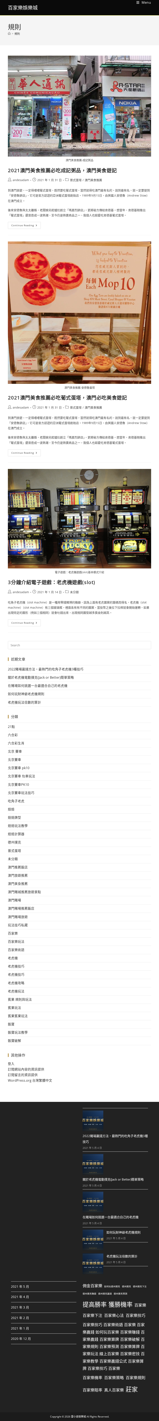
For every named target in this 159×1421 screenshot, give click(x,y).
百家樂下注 (92, 1315)
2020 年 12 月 (21, 1339)
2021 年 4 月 (20, 1297)
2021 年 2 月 (20, 1318)
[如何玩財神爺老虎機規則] (93, 1240)
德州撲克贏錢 (105, 1293)
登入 (11, 1063)
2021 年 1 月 (20, 1328)
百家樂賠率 (92, 1390)
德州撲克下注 (140, 1286)
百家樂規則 (135, 1377)
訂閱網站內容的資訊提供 (26, 1069)
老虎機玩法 (16, 991)
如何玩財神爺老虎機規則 (26, 694)
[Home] (9, 33)
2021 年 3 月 (20, 1307)
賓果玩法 (14, 1007)
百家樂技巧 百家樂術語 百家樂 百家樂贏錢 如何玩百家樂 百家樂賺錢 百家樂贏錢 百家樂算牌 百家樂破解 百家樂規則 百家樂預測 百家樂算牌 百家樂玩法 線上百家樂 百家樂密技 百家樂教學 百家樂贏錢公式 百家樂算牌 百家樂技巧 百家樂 (114, 1346)
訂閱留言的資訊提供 (23, 1075)
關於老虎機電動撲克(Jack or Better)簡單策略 (41, 677)
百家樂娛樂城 (23, 7)
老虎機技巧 (16, 966)
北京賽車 (14, 759)
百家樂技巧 (135, 1315)
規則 (17, 33)
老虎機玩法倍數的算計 (24, 702)
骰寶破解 (14, 1040)
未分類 (74, 592)
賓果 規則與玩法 (20, 999)
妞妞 (11, 809)
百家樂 (13, 933)
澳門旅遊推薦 (18, 875)
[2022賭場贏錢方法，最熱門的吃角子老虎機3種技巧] (93, 1120)
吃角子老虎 (16, 801)
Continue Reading (26, 224)
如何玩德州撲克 (112, 1286)
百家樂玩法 (16, 941)
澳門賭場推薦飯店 (21, 908)
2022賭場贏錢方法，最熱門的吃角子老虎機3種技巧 (45, 669)
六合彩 (13, 735)
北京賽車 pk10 (18, 768)
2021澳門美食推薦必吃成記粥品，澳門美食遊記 (62, 170)
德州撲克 (14, 842)
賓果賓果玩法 (18, 1016)
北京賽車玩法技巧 (21, 793)
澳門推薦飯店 (18, 867)
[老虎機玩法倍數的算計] (93, 1263)
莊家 (132, 1389)
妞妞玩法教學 (18, 826)
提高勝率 (95, 1304)
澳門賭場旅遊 (18, 917)
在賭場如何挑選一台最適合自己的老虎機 (37, 685)
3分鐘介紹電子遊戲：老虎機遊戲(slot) (51, 582)
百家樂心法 (114, 1315)
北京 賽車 (15, 751)
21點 (11, 726)
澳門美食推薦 (93, 180)
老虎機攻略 (16, 983)
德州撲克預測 (120, 1293)
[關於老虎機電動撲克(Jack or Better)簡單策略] (93, 1164)
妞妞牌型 (14, 817)
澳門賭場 (14, 900)
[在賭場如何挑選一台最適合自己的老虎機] (93, 1202)
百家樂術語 (16, 950)
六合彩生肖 (16, 743)
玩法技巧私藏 (18, 925)
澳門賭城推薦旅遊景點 (24, 892)
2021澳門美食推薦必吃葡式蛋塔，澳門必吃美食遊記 (67, 397)
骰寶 (11, 1024)
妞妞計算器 (16, 834)
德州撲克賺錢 (89, 1293)
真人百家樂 (114, 1390)
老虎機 (13, 958)
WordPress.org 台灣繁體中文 (30, 1080)
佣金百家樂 (92, 1286)
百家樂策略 (114, 1377)
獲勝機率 (120, 1304)
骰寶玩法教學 (18, 1032)
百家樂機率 (92, 1377)
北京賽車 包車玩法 (21, 776)
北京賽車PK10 (18, 784)
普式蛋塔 (76, 180)
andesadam (21, 180)
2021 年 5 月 (20, 1286)
